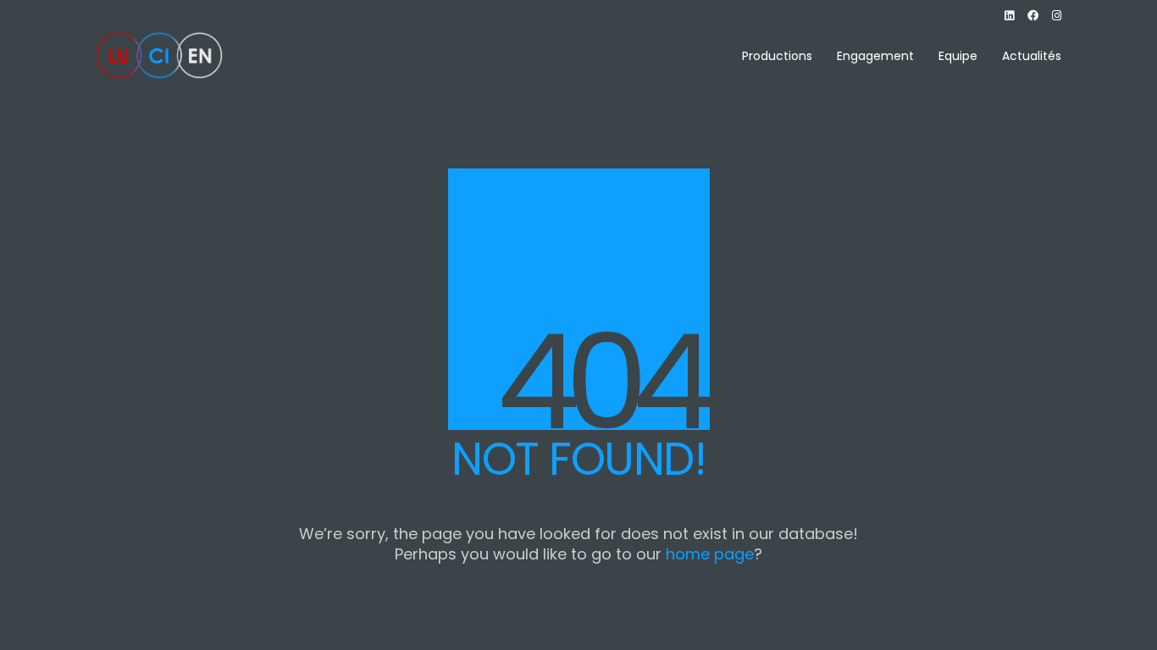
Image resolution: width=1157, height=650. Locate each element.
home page (710, 554)
